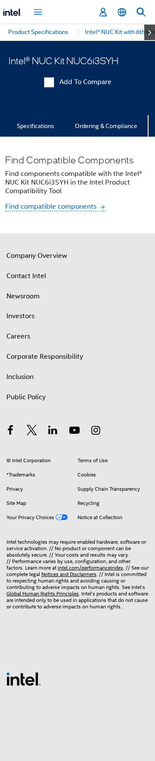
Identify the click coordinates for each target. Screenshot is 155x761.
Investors (20, 316)
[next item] (149, 32)
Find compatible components (51, 206)
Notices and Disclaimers (68, 574)
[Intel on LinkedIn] (53, 431)
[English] (121, 12)
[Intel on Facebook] (10, 431)
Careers (18, 336)
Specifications (35, 126)
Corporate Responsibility (44, 356)
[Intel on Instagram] (95, 431)
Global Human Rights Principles (42, 593)
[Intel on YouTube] (74, 431)
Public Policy (26, 397)
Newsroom (23, 296)
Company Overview (36, 255)
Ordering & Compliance (106, 126)
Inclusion (20, 377)
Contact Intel (26, 276)
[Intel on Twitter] (32, 431)
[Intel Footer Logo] (23, 678)
